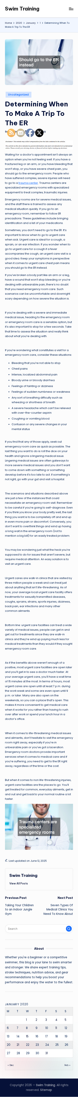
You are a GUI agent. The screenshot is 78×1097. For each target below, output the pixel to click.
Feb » (67, 1065)
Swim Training (22, 8)
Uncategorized (18, 94)
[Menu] (71, 9)
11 (56, 1028)
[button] (69, 929)
